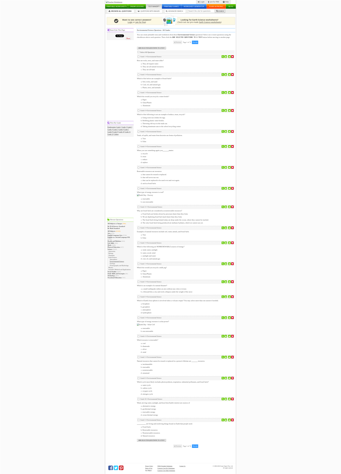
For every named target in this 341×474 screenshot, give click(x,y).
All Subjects (111, 231)
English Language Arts (115, 235)
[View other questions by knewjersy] (226, 56)
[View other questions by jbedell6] (226, 207)
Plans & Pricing (216, 6)
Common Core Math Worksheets (166, 470)
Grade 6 (120, 129)
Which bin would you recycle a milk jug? (152, 268)
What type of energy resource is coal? (150, 192)
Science (110, 249)
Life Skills (111, 243)
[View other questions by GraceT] (226, 167)
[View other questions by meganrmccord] (226, 92)
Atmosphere (113, 259)
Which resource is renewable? (147, 340)
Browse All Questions (121, 11)
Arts (109, 233)
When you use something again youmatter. (155, 150)
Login (202, 2)
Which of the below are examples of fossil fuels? (154, 78)
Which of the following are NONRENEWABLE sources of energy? (160, 247)
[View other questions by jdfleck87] (226, 74)
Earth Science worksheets (210, 22)
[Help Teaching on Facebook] (110, 468)
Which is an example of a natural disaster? (152, 286)
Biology (110, 253)
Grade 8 (110, 132)
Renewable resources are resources (149, 171)
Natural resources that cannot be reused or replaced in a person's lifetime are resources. (171, 361)
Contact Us (182, 466)
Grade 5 (115, 129)
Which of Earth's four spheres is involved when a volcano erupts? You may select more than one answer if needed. (177, 301)
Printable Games (171, 6)
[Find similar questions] (223, 56)
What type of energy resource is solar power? (153, 321)
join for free (140, 22)
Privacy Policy (149, 466)
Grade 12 (110, 134)
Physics (110, 267)
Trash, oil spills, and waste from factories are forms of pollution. (159, 135)
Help (227, 2)
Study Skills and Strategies (116, 273)
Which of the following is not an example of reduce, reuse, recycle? (161, 114)
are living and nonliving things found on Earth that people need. (169, 424)
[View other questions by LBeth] (226, 188)
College (116, 134)
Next (194, 42)
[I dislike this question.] (232, 56)
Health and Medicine (114, 241)
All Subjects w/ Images (115, 223)
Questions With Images (150, 11)
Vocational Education (114, 277)
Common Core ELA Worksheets (166, 468)
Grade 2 (124, 127)
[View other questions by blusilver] (226, 131)
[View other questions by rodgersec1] (226, 243)
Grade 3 (129, 127)
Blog (231, 6)
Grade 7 (126, 129)
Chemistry (111, 255)
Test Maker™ (153, 6)
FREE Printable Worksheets (164, 466)
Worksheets (117, 6)
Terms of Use (148, 468)
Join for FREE (214, 2)
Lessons (137, 6)
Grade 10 (121, 132)
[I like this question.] (229, 56)
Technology (111, 275)
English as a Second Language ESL (119, 237)
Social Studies (112, 271)
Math (109, 245)
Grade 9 (115, 132)
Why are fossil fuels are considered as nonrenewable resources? (159, 211)
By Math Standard (114, 228)
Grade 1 (118, 127)
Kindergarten (111, 127)
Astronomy (111, 251)
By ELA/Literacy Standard (116, 226)
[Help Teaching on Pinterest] (121, 468)
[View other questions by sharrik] (226, 378)
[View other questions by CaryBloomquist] (226, 399)
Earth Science (112, 257)
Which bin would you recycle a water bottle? (153, 96)
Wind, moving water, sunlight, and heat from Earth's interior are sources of (163, 403)
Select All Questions (147, 52)
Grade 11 (128, 132)
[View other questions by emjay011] (226, 146)
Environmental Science (117, 261)
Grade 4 (110, 129)
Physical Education (114, 247)
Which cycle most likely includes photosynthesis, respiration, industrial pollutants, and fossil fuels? (173, 382)
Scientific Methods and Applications (119, 269)
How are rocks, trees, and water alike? (150, 61)
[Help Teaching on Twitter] (116, 468)
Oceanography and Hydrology (119, 265)
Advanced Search (175, 11)
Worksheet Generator (194, 6)
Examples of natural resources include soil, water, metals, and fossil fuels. (163, 232)
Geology (112, 263)
